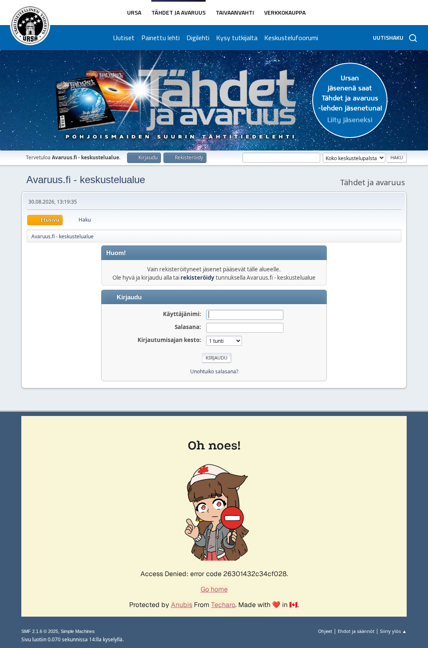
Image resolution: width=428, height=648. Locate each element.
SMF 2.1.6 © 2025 (39, 631)
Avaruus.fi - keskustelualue (85, 179)
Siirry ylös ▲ (393, 631)
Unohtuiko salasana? (214, 371)
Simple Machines (78, 631)
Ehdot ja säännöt (356, 631)
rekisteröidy (197, 277)
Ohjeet (325, 631)
